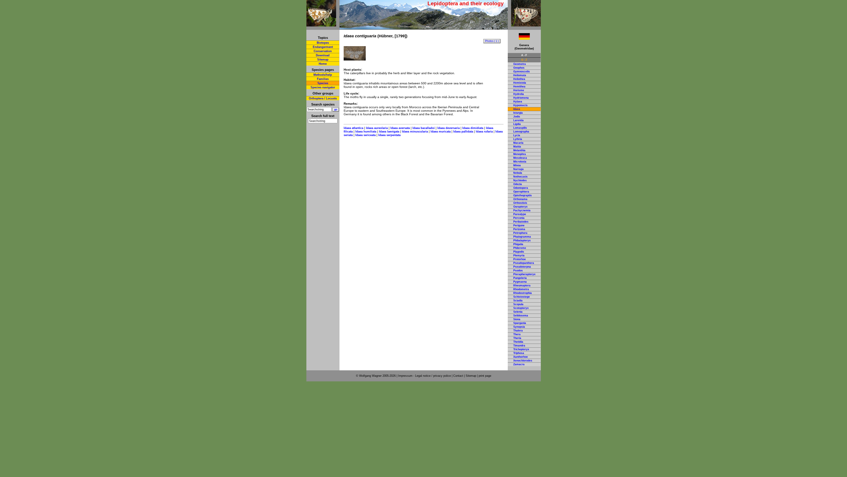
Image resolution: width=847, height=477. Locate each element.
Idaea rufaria (484, 131)
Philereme (519, 248)
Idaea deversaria (448, 128)
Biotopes (323, 42)
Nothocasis (520, 176)
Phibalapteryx (522, 240)
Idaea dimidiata (472, 128)
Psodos (518, 270)
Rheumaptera (521, 285)
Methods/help (322, 74)
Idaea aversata (400, 128)
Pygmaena (520, 281)
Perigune (519, 225)
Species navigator (323, 87)
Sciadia (518, 300)
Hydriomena (521, 97)
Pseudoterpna (522, 266)
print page (485, 375)
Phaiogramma (522, 236)
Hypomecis (520, 105)
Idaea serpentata (389, 135)
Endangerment (323, 47)
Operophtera (521, 191)
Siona (516, 319)
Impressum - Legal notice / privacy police (425, 375)
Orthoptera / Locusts (323, 98)
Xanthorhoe (520, 356)
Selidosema (520, 315)
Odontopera (520, 187)
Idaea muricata (441, 131)
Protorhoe (519, 259)
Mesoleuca (520, 157)
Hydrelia (518, 94)
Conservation (323, 51)
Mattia (517, 146)
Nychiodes (520, 180)
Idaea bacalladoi (423, 128)
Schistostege (521, 296)
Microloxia (519, 161)
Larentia (518, 120)
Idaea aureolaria (377, 128)
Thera (517, 334)
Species (322, 83)
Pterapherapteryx (524, 274)
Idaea (516, 109)
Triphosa (518, 353)
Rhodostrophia (522, 293)
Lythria (517, 139)
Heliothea (519, 79)
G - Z (524, 59)
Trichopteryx (521, 349)
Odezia (517, 184)
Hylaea (517, 101)
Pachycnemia (521, 210)
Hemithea (519, 86)
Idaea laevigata (389, 131)
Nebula (517, 172)
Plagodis (518, 251)
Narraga (518, 169)
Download (323, 55)
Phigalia (518, 244)
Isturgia (518, 112)
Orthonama (520, 199)
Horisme (518, 90)
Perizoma (519, 229)
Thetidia (518, 341)
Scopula (518, 304)
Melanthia (519, 150)
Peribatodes (520, 221)
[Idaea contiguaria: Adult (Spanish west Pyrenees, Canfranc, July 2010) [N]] (355, 59)
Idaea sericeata (365, 135)
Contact (458, 375)
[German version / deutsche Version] (519, 38)
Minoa (517, 165)
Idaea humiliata (365, 131)
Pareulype (519, 214)
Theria (517, 338)
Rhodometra (521, 289)
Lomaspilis (520, 127)
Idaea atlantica (353, 128)
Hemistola (519, 82)
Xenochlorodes (522, 360)
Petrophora (520, 233)
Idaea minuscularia (415, 131)
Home (323, 63)
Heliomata (519, 75)
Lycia (516, 135)
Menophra (519, 154)
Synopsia (519, 326)
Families (323, 79)
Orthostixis (520, 202)
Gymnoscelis (521, 71)
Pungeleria (520, 278)
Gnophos (519, 67)
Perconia (519, 218)
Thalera (518, 330)
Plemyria (519, 255)
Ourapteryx (520, 206)
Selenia (518, 311)
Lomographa (521, 131)
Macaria (518, 142)
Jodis (516, 116)
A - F (524, 55)
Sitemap (322, 59)
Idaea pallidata (463, 131)
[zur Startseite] (321, 25)
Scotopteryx (521, 308)
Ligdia (517, 124)
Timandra (519, 345)
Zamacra (519, 364)
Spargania (519, 323)
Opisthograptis (522, 195)
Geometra (519, 64)
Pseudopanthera (523, 263)
